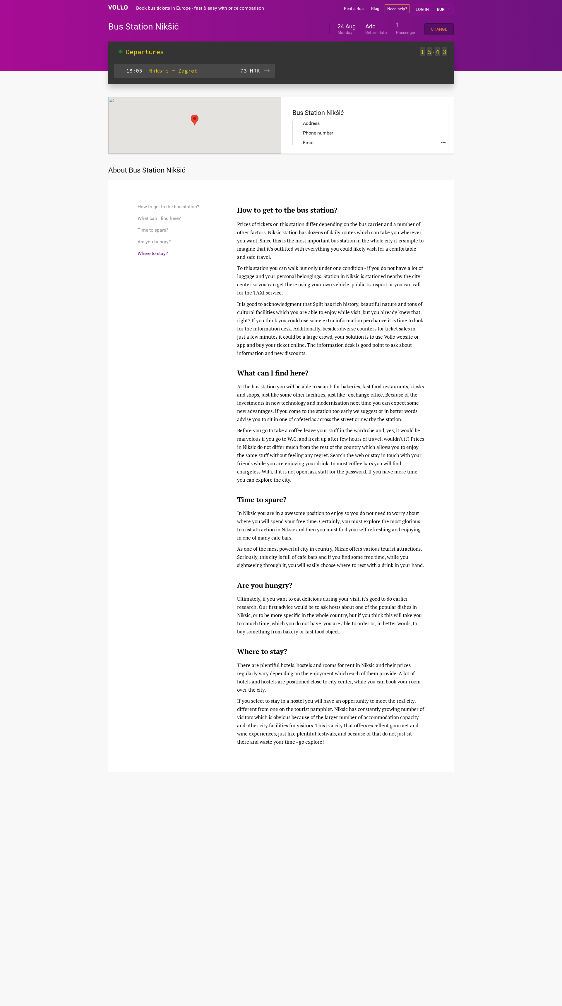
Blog (375, 8)
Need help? (397, 8)
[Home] (118, 7)
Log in (422, 9)
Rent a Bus (354, 8)
